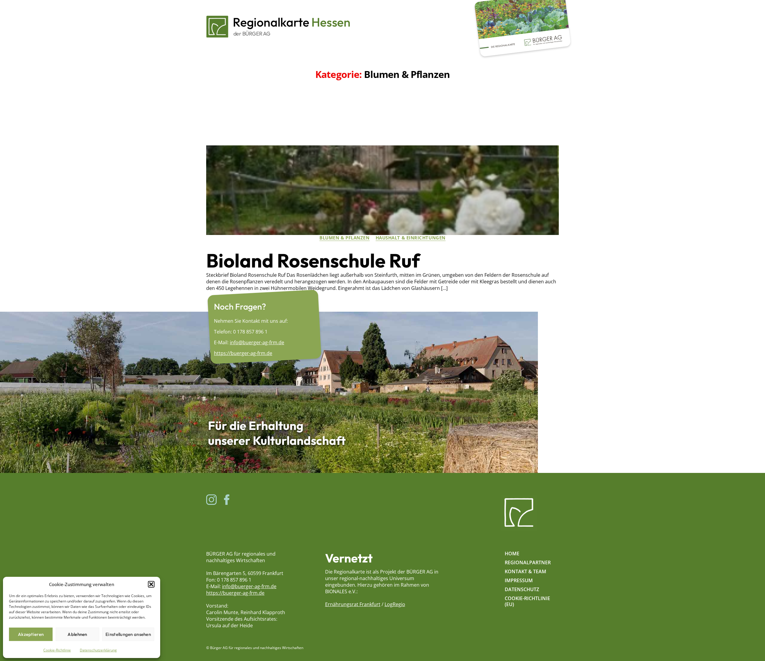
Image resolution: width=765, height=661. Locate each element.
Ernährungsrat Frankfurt (352, 604)
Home (512, 553)
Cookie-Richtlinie (57, 650)
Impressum (519, 580)
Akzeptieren (31, 634)
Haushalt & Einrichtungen (411, 238)
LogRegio (395, 604)
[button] (151, 584)
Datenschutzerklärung (98, 650)
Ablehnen (77, 634)
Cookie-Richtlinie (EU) (527, 601)
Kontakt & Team (525, 571)
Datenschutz (522, 589)
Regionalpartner (528, 562)
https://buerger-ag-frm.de (243, 353)
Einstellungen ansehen (128, 634)
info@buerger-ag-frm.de (257, 342)
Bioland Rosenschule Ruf (313, 260)
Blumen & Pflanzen (344, 238)
